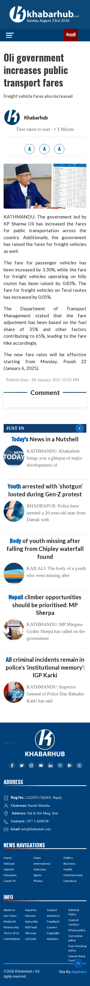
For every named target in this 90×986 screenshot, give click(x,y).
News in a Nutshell (45, 439)
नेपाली (71, 35)
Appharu (79, 971)
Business (70, 863)
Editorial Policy (73, 912)
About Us (9, 910)
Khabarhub (36, 117)
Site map (30, 933)
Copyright (53, 933)
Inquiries (31, 910)
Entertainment (73, 875)
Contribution (12, 939)
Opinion (9, 869)
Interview (40, 869)
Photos (38, 881)
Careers (52, 927)
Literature (70, 881)
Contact (52, 910)
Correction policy (75, 938)
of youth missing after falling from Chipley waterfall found (45, 548)
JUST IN (15, 428)
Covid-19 (9, 881)
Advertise (53, 915)
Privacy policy (77, 930)
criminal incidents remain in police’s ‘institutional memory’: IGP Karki (45, 667)
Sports (38, 875)
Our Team (10, 915)
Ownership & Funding (76, 958)
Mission (30, 915)
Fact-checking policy (77, 948)
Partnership (11, 927)
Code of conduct (73, 922)
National (9, 863)
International (42, 863)
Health (68, 869)
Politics (68, 858)
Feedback (53, 921)
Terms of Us (11, 933)
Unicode (30, 939)
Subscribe (31, 921)
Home (8, 858)
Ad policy (52, 939)
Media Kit (10, 921)
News (37, 858)
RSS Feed (31, 927)
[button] (78, 963)
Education (10, 875)
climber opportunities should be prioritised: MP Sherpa (45, 604)
